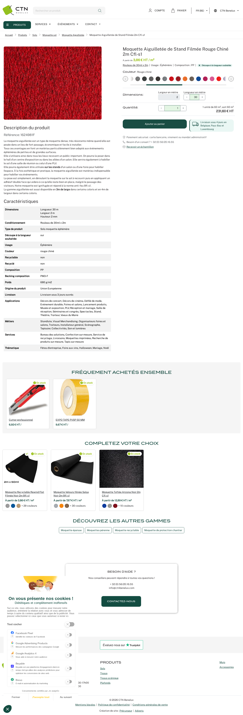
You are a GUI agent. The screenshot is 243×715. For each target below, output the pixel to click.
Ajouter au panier (155, 123)
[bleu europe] (13, 505)
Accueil (9, 35)
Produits (19, 24)
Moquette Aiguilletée (73, 35)
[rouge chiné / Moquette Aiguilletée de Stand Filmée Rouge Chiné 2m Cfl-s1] (178, 78)
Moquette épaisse (71, 530)
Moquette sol (50, 35)
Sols (34, 35)
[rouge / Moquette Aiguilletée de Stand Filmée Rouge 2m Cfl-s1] (171, 78)
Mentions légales (85, 704)
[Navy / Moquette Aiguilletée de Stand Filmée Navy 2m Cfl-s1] (198, 78)
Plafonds (105, 682)
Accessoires (227, 667)
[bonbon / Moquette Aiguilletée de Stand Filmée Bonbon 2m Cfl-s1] (212, 78)
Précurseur (126, 710)
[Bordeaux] (115, 505)
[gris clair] (7, 505)
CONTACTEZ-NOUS (121, 601)
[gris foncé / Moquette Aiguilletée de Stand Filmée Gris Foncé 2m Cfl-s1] (158, 78)
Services (41, 24)
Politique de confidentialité (114, 704)
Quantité (130, 107)
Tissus (103, 673)
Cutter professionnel (21, 419)
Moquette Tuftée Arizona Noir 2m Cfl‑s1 (121, 494)
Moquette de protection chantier (163, 530)
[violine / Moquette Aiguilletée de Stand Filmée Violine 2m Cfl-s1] (225, 78)
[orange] (61, 505)
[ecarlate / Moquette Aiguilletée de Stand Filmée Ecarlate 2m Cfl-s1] (218, 78)
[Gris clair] (109, 505)
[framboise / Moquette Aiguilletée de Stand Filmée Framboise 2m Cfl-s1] (205, 78)
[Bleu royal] (104, 505)
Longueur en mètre (194, 92)
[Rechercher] (100, 11)
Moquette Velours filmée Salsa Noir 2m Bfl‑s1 (71, 494)
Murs (222, 662)
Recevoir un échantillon (140, 146)
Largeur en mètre (168, 92)
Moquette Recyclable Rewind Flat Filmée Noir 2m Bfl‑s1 (24, 494)
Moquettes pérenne (98, 530)
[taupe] (66, 505)
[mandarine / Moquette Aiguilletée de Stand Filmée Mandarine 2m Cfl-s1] (185, 78)
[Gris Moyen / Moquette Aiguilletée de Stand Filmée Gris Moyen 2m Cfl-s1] (151, 78)
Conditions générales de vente (150, 704)
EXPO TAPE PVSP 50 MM (70, 419)
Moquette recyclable (127, 530)
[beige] (18, 505)
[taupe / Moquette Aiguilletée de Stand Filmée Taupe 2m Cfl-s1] (191, 78)
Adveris (139, 710)
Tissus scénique (109, 678)
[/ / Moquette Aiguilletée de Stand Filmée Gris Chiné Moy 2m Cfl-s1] (164, 78)
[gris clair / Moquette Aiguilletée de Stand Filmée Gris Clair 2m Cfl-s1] (131, 78)
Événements (66, 24)
